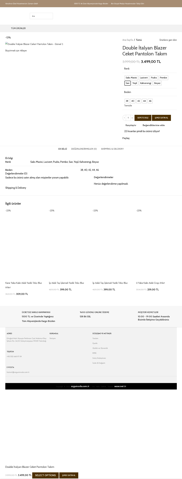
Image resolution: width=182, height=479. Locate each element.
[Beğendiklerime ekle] (32, 277)
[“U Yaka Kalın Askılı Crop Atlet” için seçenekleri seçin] (139, 277)
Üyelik (95, 343)
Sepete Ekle (142, 118)
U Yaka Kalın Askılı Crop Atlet (150, 283)
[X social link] (135, 138)
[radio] (131, 78)
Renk (126, 68)
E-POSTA (10, 367)
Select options (45, 475)
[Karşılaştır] (24, 277)
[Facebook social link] (131, 138)
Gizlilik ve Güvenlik (100, 348)
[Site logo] (13, 15)
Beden (127, 92)
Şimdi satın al (161, 118)
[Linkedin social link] (142, 138)
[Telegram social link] (149, 138)
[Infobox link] (33, 317)
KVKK (94, 353)
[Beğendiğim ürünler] (169, 16)
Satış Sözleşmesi (99, 358)
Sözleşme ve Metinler (102, 333)
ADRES (9, 333)
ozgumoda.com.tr (80, 386)
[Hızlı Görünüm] (16, 277)
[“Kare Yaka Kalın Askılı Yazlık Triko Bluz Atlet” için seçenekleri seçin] (9, 277)
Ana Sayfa (127, 40)
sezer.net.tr (120, 386)
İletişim (53, 338)
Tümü (139, 40)
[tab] (62, 149)
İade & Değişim (99, 363)
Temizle (128, 105)
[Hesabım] (164, 16)
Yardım (95, 338)
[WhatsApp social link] (145, 138)
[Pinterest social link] (138, 138)
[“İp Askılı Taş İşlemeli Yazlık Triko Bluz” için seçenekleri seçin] (52, 277)
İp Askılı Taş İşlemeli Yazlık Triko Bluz (66, 283)
